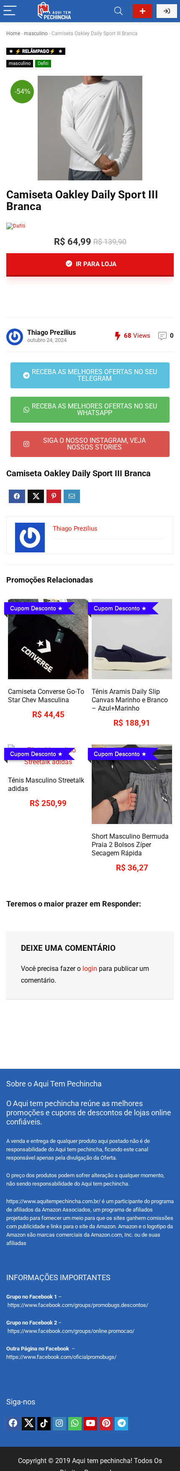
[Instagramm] (59, 1423)
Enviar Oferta (142, 11)
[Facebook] (13, 1423)
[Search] (118, 11)
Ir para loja (95, 264)
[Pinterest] (106, 1423)
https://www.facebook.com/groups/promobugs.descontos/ (78, 1305)
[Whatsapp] (75, 1423)
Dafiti (43, 63)
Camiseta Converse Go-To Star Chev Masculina (46, 696)
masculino (36, 33)
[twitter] (28, 1423)
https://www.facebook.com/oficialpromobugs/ (61, 1357)
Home (13, 33)
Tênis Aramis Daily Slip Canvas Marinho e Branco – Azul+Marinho (130, 700)
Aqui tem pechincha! (102, 1461)
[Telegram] (121, 1423)
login (89, 969)
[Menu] (10, 11)
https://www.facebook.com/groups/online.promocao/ (71, 1331)
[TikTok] (44, 1423)
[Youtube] (90, 1423)
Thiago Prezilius (51, 332)
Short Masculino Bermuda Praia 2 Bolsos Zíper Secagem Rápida (130, 844)
